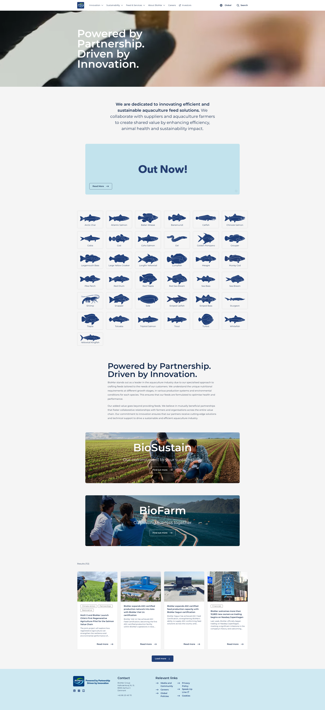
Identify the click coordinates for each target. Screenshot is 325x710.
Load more (160, 658)
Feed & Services (134, 5)
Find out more (160, 470)
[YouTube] (83, 690)
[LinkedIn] (74, 690)
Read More (98, 186)
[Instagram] (79, 690)
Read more (102, 644)
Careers (172, 5)
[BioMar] (80, 5)
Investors (186, 5)
